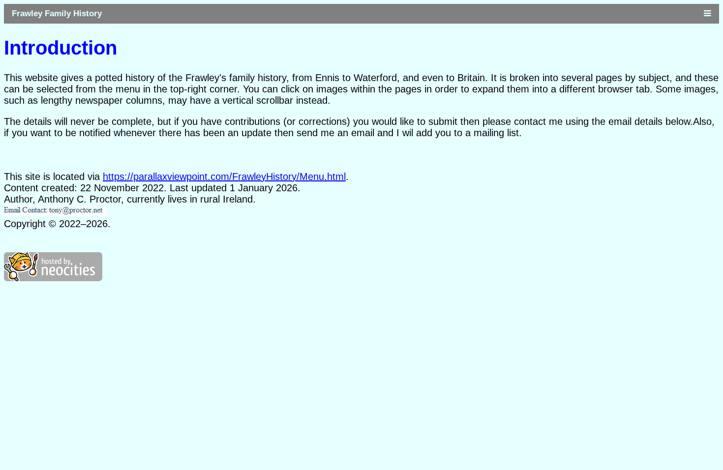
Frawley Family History (57, 13)
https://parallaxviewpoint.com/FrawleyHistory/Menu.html (224, 176)
